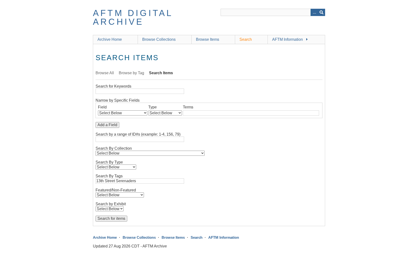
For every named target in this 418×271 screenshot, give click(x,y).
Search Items (161, 73)
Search (245, 39)
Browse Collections (159, 39)
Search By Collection (114, 148)
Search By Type (109, 162)
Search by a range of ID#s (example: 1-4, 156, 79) (138, 134)
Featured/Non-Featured (116, 190)
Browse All (105, 73)
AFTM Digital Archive (133, 17)
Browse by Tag (131, 73)
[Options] (314, 12)
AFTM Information (287, 39)
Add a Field (107, 125)
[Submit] (321, 12)
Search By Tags (109, 176)
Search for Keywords (113, 86)
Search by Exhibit (111, 204)
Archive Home (109, 39)
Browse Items (207, 39)
